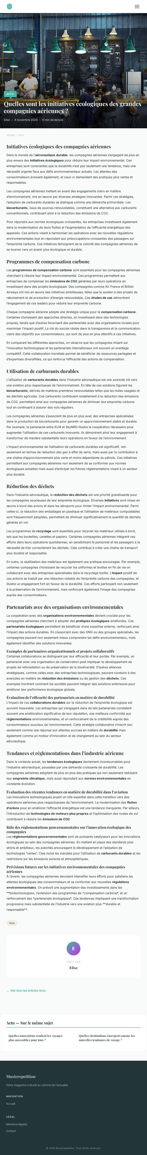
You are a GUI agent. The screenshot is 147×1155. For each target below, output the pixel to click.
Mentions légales (16, 1124)
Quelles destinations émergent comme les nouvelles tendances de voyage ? (107, 1038)
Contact (11, 1131)
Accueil (11, 135)
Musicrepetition (21, 1076)
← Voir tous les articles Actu (26, 990)
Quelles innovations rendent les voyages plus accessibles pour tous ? (35, 1038)
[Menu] (137, 6)
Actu (10, 94)
